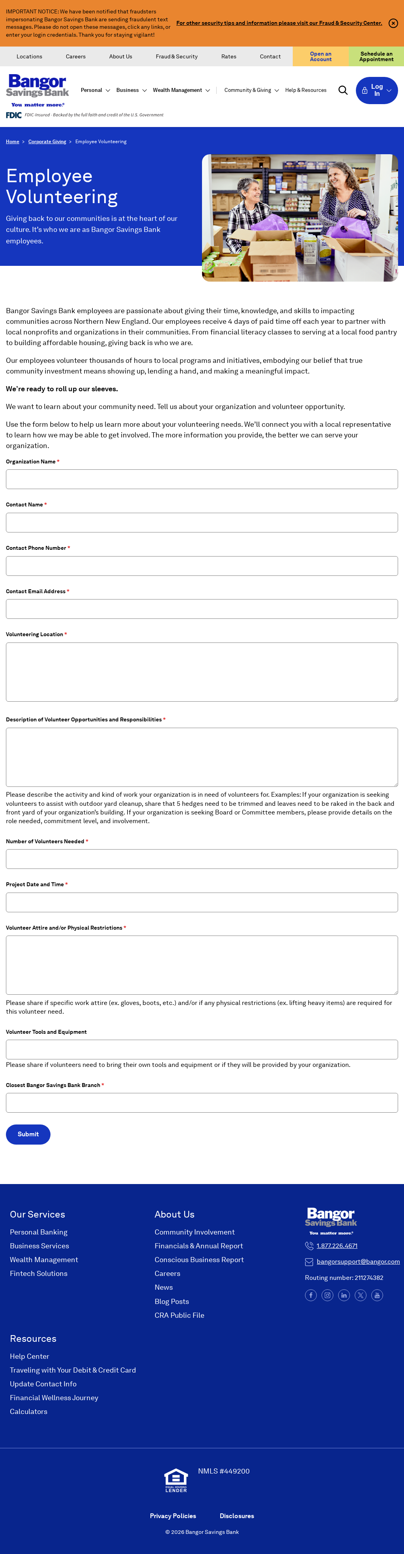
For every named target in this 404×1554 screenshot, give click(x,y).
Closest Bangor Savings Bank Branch (53, 1085)
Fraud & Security (177, 56)
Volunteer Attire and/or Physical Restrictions (64, 928)
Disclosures (237, 1516)
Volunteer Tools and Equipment (46, 1032)
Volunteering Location (34, 634)
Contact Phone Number (36, 548)
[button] (94, 90)
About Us (120, 56)
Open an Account (321, 56)
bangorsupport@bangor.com (358, 1261)
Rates (228, 56)
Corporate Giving (47, 141)
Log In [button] (377, 90)
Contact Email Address (35, 591)
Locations (29, 56)
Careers (76, 56)
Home (12, 141)
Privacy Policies (173, 1516)
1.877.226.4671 (337, 1246)
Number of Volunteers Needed (45, 841)
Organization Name (31, 461)
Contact (270, 56)
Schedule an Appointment (376, 56)
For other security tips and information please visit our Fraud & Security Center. (279, 23)
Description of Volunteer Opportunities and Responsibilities (84, 719)
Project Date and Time (35, 884)
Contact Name (24, 504)
